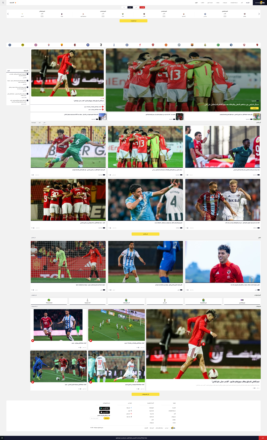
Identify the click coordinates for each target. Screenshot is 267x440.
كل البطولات (34, 295)
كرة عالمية (152, 416)
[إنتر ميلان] (87, 45)
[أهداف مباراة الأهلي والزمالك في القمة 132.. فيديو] (67, 107)
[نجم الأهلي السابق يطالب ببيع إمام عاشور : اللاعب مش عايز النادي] (67, 76)
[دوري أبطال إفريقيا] (203, 301)
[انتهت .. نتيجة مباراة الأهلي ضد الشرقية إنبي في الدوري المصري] (68, 204)
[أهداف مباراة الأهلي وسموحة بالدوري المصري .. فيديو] (58, 371)
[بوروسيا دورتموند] (22, 45)
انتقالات (202, 2)
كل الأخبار (145, 234)
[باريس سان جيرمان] (9, 45)
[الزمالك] (244, 45)
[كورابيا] (260, 2)
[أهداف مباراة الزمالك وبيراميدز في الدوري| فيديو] (116, 371)
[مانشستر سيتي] (179, 45)
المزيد (8, 70)
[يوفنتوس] (101, 45)
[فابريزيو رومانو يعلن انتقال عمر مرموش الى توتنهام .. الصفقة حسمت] (145, 204)
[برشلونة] (192, 45)
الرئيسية (247, 2)
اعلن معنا (152, 427)
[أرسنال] (153, 45)
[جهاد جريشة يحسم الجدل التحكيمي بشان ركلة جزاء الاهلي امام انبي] (222, 151)
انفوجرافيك (151, 407)
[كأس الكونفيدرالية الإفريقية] (126, 301)
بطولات (217, 2)
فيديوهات (225, 2)
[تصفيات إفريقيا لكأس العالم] (49, 301)
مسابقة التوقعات (172, 410)
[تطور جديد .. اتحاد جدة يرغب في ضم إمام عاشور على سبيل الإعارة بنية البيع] (145, 116)
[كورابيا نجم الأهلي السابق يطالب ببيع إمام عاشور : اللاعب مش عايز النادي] (203, 350)
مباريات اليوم (210, 2)
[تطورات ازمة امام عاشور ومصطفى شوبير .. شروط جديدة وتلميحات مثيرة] (68, 266)
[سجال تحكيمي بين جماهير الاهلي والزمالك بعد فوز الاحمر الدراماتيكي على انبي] (183, 80)
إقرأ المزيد (254, 108)
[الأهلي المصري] (257, 45)
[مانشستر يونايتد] (166, 45)
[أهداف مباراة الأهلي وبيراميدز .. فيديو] (67, 109)
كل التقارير (33, 237)
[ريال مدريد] (205, 45)
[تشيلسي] (127, 45)
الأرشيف (146, 427)
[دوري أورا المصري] (242, 301)
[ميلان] (74, 45)
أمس (136, 7)
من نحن (166, 427)
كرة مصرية (151, 410)
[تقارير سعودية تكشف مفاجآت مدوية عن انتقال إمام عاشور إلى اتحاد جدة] (222, 266)
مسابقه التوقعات (234, 2)
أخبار (242, 2)
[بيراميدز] (231, 45)
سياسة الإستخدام (159, 427)
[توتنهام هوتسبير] (114, 45)
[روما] (61, 45)
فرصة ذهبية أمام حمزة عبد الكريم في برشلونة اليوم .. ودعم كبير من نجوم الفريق (131, 437)
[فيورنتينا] (48, 45)
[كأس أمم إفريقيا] (87, 301)
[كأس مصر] (164, 301)
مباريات (174, 422)
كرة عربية (152, 413)
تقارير (152, 419)
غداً (124, 7)
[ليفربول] (140, 45)
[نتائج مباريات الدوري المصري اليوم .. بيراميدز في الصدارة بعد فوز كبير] (145, 266)
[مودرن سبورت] (218, 45)
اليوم (130, 7)
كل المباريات (133, 20)
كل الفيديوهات (34, 306)
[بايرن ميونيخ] (35, 45)
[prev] (259, 14)
